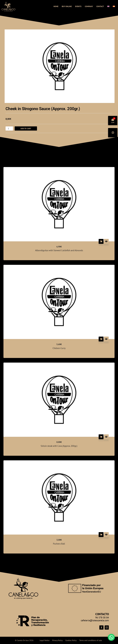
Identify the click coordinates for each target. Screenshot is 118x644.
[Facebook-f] (101, 627)
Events (78, 6)
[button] (111, 637)
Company (89, 6)
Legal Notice (44, 640)
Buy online (67, 6)
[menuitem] (108, 6)
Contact (100, 6)
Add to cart (26, 128)
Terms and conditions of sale (90, 640)
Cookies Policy (71, 640)
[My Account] (112, 132)
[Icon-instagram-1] (107, 627)
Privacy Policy (57, 640)
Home (55, 6)
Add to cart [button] (101, 241)
